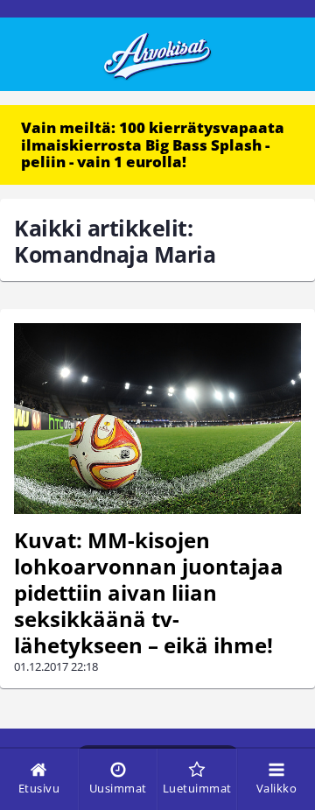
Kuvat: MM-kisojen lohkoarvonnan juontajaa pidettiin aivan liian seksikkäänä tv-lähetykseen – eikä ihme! (149, 592)
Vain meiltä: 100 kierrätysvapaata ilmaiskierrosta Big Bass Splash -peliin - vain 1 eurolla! (152, 144)
